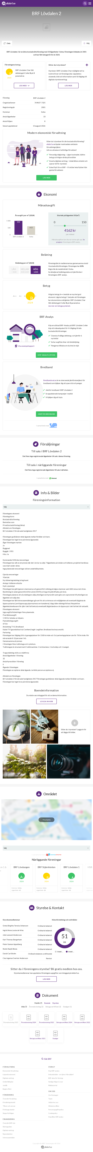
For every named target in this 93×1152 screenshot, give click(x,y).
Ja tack (46, 597)
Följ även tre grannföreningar (30, 591)
